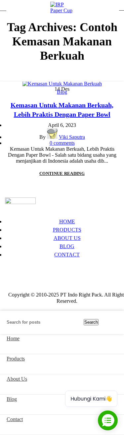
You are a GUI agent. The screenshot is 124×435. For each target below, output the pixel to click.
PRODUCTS (67, 230)
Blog (62, 92)
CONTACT (67, 254)
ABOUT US (67, 238)
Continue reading (62, 173)
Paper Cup (16, 268)
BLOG (67, 246)
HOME (67, 221)
